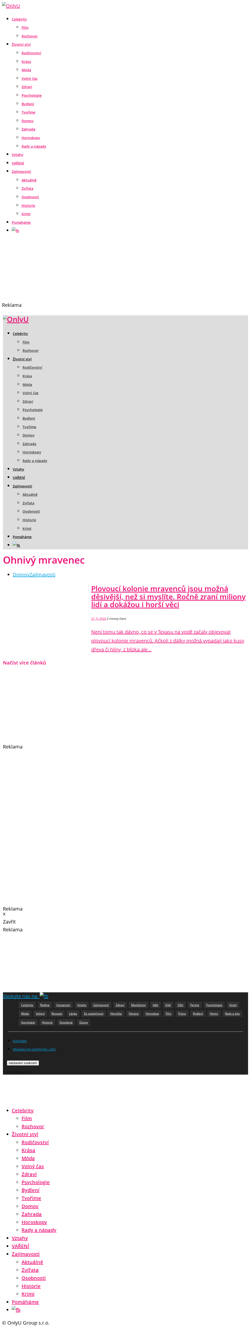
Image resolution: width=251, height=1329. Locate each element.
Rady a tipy (232, 1013)
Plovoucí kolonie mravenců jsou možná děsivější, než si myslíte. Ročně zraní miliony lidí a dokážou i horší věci (168, 596)
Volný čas (30, 78)
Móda (26, 70)
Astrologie (28, 1022)
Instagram (63, 1005)
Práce (182, 1013)
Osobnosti (30, 197)
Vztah (233, 1005)
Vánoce (134, 1013)
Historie (28, 205)
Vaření (40, 1013)
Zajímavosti (21, 171)
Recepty (56, 1013)
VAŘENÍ (18, 163)
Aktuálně (29, 180)
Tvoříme (28, 112)
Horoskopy (31, 137)
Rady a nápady (34, 146)
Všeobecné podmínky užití (34, 1049)
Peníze (194, 1005)
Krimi (26, 214)
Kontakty (20, 1041)
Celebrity (19, 19)
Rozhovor (30, 36)
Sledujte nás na (21, 996)
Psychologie (32, 95)
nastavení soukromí (23, 1063)
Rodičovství (31, 53)
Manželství (138, 1005)
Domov (28, 121)
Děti (180, 1005)
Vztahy (17, 154)
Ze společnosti (93, 1013)
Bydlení (28, 104)
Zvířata (27, 188)
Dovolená (66, 1022)
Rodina (45, 1005)
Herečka (116, 1013)
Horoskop (152, 1013)
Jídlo (155, 1005)
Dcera (83, 1022)
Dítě (168, 1005)
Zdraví (27, 86)
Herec (214, 1013)
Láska (73, 1013)
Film (25, 27)
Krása (26, 61)
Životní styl (21, 44)
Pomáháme (21, 222)
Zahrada (28, 129)
